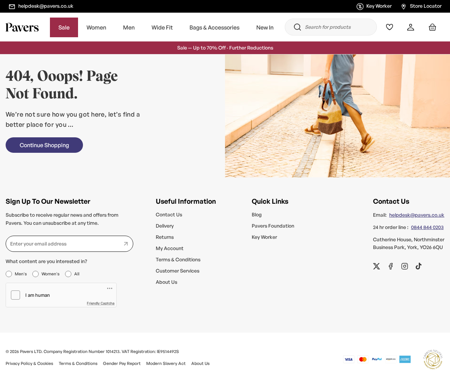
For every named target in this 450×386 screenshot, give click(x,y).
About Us (166, 282)
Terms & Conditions (178, 259)
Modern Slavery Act (166, 363)
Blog (257, 214)
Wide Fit (162, 27)
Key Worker (379, 6)
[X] (376, 266)
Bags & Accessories (214, 27)
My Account (170, 248)
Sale (64, 27)
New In (265, 27)
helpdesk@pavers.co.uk (45, 6)
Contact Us (169, 214)
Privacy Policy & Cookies (29, 363)
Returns (165, 237)
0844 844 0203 (427, 227)
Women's (50, 273)
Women (96, 27)
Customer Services (177, 271)
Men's (21, 273)
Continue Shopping (44, 145)
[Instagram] (404, 266)
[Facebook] (390, 266)
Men (129, 27)
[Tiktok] (418, 266)
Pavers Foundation (273, 226)
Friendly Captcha (101, 303)
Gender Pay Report (122, 363)
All (76, 273)
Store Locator (426, 6)
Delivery (165, 226)
